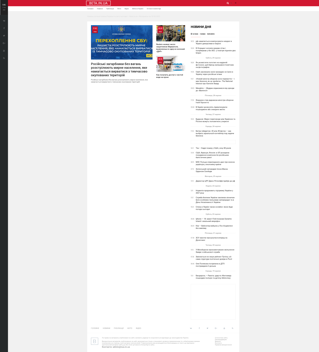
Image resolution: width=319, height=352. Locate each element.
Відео (127, 9)
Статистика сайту (221, 338)
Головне (90, 9)
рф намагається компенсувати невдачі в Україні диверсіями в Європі (214, 42)
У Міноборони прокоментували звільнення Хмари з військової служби (215, 251)
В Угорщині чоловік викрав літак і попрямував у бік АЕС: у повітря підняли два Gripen (216, 50)
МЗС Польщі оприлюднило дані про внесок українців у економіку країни (215, 163)
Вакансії (218, 341)
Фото (119, 9)
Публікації (110, 9)
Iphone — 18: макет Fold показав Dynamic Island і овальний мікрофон (214, 220)
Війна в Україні (137, 9)
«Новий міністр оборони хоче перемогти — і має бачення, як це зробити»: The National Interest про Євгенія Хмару (215, 81)
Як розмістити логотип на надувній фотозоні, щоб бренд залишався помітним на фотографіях (215, 64)
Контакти (218, 343)
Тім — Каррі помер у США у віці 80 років (213, 148)
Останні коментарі (154, 9)
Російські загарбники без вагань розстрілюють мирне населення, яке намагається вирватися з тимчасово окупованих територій (119, 55)
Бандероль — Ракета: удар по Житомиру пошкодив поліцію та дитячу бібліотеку (213, 277)
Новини (100, 9)
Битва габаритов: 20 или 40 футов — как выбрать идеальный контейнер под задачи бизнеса (215, 133)
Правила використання (223, 345)
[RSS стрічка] (231, 3)
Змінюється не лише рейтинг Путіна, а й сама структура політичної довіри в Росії (214, 258)
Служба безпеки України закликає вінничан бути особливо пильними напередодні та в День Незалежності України (215, 199)
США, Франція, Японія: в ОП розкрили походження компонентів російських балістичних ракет (212, 155)
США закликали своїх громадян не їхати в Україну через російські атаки (214, 73)
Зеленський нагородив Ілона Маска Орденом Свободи (212, 170)
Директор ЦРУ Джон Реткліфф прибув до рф (215, 181)
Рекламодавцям (221, 339)
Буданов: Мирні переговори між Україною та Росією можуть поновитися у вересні (215, 120)
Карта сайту (150, 345)
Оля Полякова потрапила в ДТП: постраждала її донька (210, 265)
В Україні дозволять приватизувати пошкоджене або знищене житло (211, 108)
